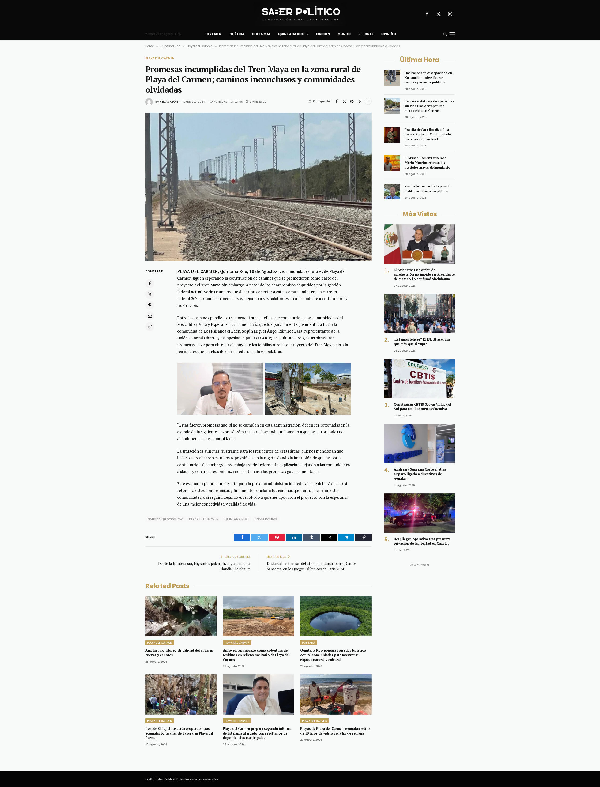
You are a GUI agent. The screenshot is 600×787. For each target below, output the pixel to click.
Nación (323, 34)
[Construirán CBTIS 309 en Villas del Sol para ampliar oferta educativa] (419, 378)
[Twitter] (149, 294)
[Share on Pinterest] (351, 101)
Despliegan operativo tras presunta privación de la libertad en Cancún (422, 541)
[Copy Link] (359, 101)
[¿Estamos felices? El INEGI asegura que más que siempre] (419, 314)
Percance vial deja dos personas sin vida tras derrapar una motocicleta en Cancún (429, 106)
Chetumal (261, 34)
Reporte (366, 34)
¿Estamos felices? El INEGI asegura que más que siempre (422, 341)
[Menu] (452, 34)
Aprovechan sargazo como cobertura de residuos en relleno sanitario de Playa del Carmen (256, 655)
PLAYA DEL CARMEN (203, 519)
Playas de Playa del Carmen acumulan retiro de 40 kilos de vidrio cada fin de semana (335, 730)
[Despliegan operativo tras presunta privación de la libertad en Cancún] (419, 513)
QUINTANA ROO (236, 519)
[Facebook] (149, 283)
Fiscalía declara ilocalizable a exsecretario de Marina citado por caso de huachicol (428, 134)
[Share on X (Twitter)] (344, 101)
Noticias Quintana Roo (165, 519)
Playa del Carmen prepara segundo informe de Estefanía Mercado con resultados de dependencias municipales (257, 733)
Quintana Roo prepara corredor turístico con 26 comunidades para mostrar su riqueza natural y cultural (333, 655)
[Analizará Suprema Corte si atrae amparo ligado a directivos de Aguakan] (419, 443)
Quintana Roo (291, 34)
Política (236, 34)
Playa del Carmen (160, 58)
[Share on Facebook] (336, 101)
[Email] (149, 315)
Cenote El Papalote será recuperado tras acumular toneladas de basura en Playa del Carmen (179, 733)
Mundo (344, 34)
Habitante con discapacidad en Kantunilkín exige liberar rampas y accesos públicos (428, 77)
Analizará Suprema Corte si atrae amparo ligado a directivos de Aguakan (420, 474)
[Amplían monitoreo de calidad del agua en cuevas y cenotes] (181, 616)
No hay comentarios (228, 102)
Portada (212, 34)
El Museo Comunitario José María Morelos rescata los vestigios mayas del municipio (427, 162)
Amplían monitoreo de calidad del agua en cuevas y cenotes (179, 652)
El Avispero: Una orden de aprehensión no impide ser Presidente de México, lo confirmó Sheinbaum (424, 274)
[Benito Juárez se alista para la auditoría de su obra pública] (392, 191)
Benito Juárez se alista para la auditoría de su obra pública (427, 188)
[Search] (445, 34)
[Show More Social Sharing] (368, 101)
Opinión (388, 34)
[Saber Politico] (300, 14)
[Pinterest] (149, 305)
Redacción (169, 102)
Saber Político (266, 519)
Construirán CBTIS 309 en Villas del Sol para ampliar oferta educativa (422, 406)
